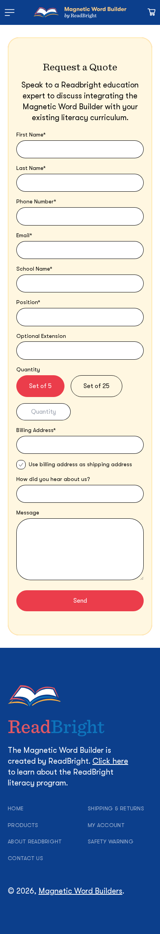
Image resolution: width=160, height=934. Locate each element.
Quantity (28, 369)
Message (27, 512)
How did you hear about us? (53, 479)
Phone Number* (36, 201)
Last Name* (31, 168)
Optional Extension (41, 336)
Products (23, 825)
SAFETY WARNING (111, 841)
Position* (28, 302)
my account (106, 825)
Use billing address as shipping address (80, 464)
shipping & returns (116, 808)
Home (15, 808)
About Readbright (35, 841)
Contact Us (25, 858)
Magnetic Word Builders (80, 891)
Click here (110, 761)
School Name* (34, 269)
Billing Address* (36, 430)
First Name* (31, 134)
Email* (24, 235)
